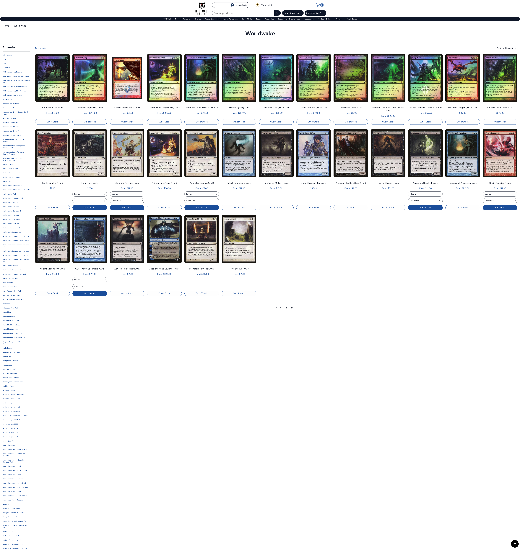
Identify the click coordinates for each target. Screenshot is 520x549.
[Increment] (105, 200)
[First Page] (260, 308)
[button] (320, 5)
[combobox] (89, 194)
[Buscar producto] (277, 13)
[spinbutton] (89, 200)
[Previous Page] (266, 308)
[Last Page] (292, 308)
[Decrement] (74, 200)
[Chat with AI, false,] (515, 544)
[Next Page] (286, 308)
